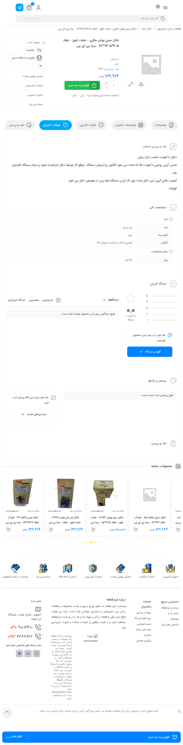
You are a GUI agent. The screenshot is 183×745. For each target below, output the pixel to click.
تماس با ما (173, 614)
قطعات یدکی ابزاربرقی (169, 29)
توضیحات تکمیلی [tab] (126, 125)
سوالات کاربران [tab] (52, 125)
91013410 (21, 627)
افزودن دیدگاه (153, 351)
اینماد (59, 679)
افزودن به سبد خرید (78, 85)
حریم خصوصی (144, 624)
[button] (178, 529)
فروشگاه (175, 619)
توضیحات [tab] (161, 125)
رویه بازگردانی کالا (142, 619)
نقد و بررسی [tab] (17, 125)
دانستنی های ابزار (170, 625)
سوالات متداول (143, 613)
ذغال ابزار (147, 29)
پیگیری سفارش (143, 641)
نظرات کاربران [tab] (88, 125)
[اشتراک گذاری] (141, 84)
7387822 (20, 636)
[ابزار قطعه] (157, 7)
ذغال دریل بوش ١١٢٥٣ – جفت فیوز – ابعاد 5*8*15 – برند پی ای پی (149, 522)
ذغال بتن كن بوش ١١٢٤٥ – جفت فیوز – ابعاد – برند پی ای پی (107, 522)
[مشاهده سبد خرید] (29, 7)
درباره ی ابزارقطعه (170, 608)
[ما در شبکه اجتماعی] (19, 7)
